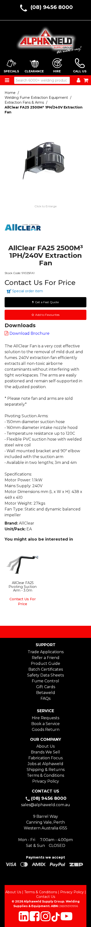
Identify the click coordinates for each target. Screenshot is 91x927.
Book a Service (45, 723)
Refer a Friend (45, 657)
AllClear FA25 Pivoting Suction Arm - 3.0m (22, 587)
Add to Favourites (47, 315)
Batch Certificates (45, 669)
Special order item (27, 291)
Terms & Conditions (45, 775)
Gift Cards (45, 687)
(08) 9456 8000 (51, 7)
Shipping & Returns (46, 769)
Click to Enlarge (45, 206)
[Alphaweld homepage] (45, 38)
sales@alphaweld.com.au (45, 804)
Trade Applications (46, 652)
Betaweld (45, 692)
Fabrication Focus (45, 758)
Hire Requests (45, 718)
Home (10, 93)
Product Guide (45, 663)
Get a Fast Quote (47, 302)
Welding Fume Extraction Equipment (36, 97)
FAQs (45, 698)
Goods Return (45, 729)
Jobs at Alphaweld (45, 763)
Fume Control (45, 681)
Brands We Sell (45, 752)
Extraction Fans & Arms (24, 102)
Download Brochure (29, 333)
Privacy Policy (45, 781)
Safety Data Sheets (45, 675)
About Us (45, 746)
